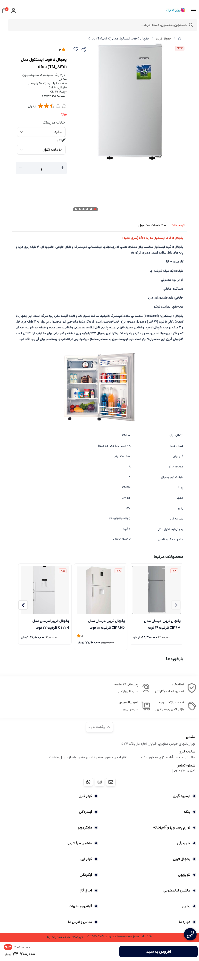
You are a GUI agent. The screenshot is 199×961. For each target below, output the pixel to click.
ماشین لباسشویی (176, 890)
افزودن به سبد (158, 951)
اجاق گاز (86, 890)
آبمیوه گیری (181, 796)
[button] (23, 605)
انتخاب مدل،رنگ (54, 122)
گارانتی (61, 140)
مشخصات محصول (152, 225)
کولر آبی (86, 859)
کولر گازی (85, 796)
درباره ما (184, 922)
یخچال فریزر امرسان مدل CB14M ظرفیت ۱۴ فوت (162, 624)
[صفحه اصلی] (179, 38)
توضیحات (177, 225)
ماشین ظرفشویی (79, 843)
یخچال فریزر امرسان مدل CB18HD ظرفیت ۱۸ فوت (106, 624)
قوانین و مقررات (80, 906)
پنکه (187, 811)
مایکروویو (85, 827)
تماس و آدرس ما (80, 922)
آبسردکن (85, 811)
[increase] (62, 168)
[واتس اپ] (88, 782)
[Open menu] (193, 11)
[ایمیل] (111, 782)
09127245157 (184, 771)
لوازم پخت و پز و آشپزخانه (171, 827)
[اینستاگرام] (99, 782)
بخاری (186, 906)
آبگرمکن (86, 874)
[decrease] (20, 168)
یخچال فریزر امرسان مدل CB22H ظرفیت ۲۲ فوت (50, 624)
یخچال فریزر (163, 38)
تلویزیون (184, 874)
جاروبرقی (183, 843)
